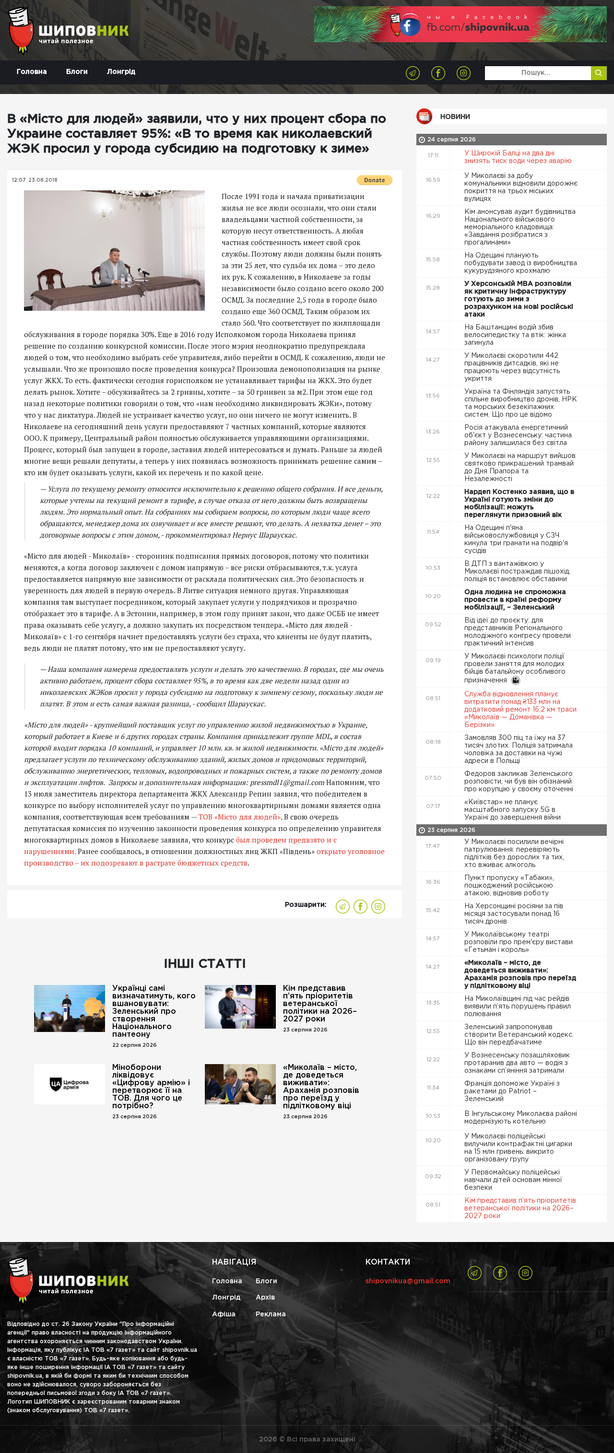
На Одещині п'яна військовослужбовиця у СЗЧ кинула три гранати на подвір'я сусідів (516, 539)
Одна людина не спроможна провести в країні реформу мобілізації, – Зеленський (515, 599)
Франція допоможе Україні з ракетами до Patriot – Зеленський (512, 1091)
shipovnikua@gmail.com (408, 1281)
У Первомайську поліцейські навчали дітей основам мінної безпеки (513, 1180)
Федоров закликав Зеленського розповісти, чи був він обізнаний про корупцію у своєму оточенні (519, 781)
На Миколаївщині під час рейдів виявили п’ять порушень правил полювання (517, 1006)
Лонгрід (121, 72)
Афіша (224, 1314)
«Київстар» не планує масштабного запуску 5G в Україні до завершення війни (513, 809)
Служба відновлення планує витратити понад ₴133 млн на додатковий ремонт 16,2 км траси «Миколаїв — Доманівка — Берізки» (520, 709)
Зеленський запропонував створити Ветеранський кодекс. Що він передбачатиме (519, 1034)
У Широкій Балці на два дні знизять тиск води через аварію (519, 157)
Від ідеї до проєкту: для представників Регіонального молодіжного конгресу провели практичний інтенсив (517, 632)
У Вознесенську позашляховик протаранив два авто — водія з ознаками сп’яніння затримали (517, 1063)
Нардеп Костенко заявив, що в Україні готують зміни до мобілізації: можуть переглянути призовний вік (519, 503)
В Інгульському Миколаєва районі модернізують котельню (520, 1118)
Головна (32, 72)
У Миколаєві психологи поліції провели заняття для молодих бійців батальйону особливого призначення (515, 668)
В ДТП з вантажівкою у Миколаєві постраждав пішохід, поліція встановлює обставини (517, 571)
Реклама (271, 1314)
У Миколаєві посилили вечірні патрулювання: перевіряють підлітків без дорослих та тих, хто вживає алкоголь (514, 853)
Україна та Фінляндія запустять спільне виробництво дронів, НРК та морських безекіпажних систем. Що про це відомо (520, 403)
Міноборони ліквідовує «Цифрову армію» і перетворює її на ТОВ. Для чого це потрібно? (151, 1087)
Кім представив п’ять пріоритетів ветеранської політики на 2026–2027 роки (320, 1004)
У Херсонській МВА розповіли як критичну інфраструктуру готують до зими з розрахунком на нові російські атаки (518, 299)
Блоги (77, 72)
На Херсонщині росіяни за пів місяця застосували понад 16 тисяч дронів (513, 914)
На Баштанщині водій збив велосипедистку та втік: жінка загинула (515, 335)
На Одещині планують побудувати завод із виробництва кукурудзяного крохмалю (520, 263)
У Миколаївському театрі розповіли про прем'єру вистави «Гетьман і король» (518, 942)
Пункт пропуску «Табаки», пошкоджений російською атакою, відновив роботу (509, 885)
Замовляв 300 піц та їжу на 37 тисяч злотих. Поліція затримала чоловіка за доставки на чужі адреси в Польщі (518, 749)
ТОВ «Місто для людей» (240, 816)
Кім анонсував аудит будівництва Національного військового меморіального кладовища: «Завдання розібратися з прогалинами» (520, 227)
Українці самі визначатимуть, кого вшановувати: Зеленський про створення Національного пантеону (154, 1011)
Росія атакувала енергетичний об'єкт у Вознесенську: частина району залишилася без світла (518, 435)
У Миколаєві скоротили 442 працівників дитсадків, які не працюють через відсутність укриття (512, 367)
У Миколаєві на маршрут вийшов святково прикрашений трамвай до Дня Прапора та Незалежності (520, 467)
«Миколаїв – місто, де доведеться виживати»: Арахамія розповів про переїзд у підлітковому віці (321, 1087)
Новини (455, 117)
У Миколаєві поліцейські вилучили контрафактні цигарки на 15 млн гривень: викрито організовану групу (518, 1148)
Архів (265, 1298)
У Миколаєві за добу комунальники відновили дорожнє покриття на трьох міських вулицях (521, 187)
